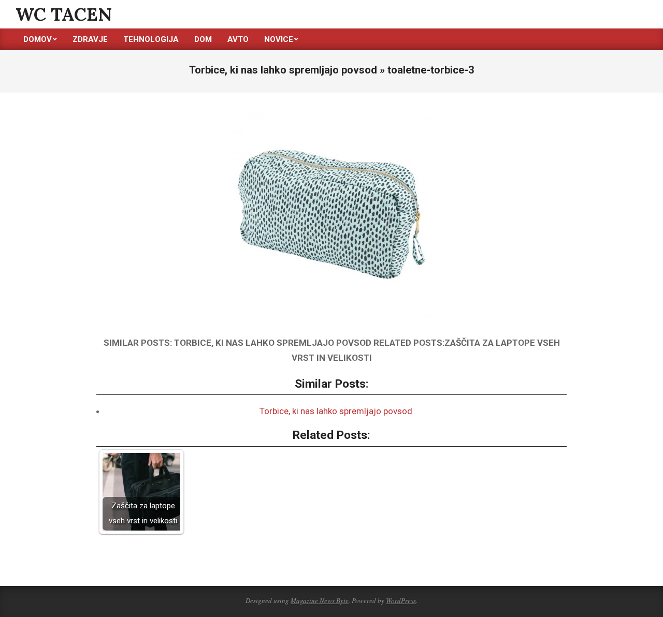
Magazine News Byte (320, 600)
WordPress (401, 600)
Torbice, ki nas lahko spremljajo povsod (336, 411)
